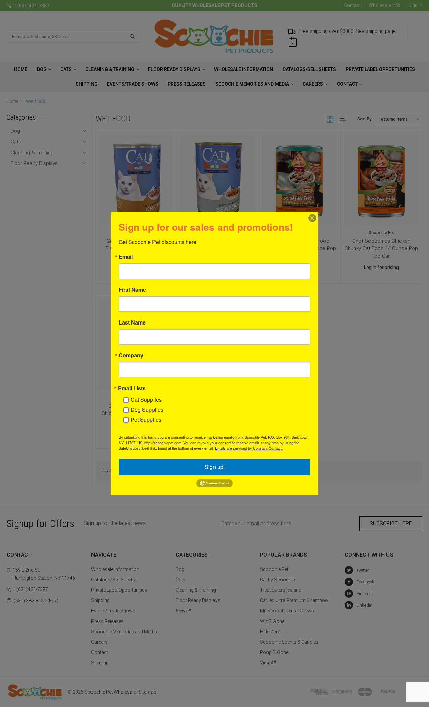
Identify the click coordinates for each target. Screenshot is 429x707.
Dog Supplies (147, 409)
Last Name (132, 322)
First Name (132, 289)
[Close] (312, 218)
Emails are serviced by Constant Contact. (249, 448)
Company (131, 355)
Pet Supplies (146, 419)
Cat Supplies (146, 399)
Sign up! (215, 467)
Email (126, 256)
